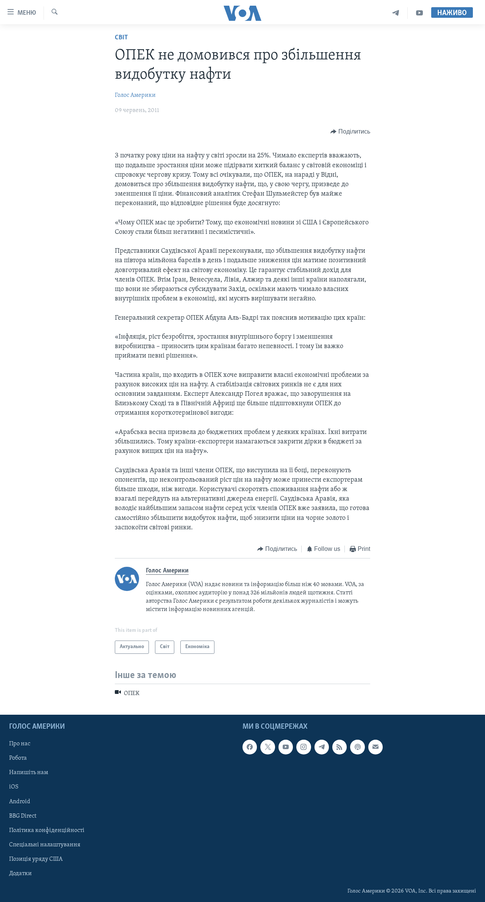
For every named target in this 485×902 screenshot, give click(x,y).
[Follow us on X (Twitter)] (267, 747)
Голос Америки (135, 95)
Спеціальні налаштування (44, 845)
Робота (18, 759)
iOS (14, 787)
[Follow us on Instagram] (303, 747)
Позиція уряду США (36, 859)
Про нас (19, 744)
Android (19, 802)
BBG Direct (22, 816)
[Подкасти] (357, 747)
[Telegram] (396, 13)
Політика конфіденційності (46, 830)
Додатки (20, 874)
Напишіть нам (28, 773)
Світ (121, 37)
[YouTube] (419, 13)
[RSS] (339, 747)
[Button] (350, 132)
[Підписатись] (375, 747)
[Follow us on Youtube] (285, 747)
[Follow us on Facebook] (249, 747)
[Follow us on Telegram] (321, 747)
